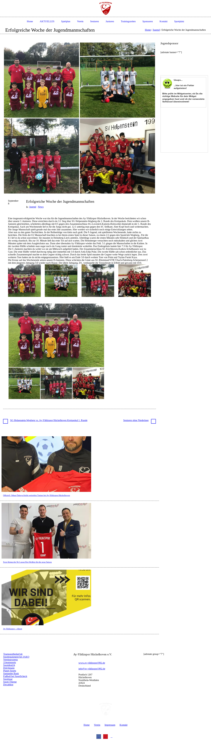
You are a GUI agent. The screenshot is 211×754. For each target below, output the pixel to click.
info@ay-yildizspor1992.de (91, 668)
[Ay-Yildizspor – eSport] (46, 597)
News (41, 206)
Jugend (156, 30)
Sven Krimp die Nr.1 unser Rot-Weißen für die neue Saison (27, 562)
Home (148, 30)
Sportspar (8, 679)
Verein (97, 725)
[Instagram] (112, 736)
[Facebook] (98, 736)
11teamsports (9, 662)
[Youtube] (105, 736)
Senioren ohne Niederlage (136, 420)
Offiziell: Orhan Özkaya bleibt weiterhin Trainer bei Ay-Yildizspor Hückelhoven (36, 495)
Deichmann (9, 668)
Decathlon (8, 684)
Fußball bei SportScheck (15, 676)
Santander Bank (11, 673)
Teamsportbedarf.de (13, 654)
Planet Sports (9, 670)
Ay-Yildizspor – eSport (12, 629)
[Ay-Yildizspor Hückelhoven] (105, 709)
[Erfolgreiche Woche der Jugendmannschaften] (79, 117)
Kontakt (123, 725)
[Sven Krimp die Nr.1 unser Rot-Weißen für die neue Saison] (46, 530)
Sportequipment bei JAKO (16, 657)
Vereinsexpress (10, 659)
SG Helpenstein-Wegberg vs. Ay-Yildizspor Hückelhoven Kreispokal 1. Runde (48, 420)
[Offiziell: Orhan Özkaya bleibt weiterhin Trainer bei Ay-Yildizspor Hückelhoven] (46, 464)
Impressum (110, 725)
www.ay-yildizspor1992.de (91, 663)
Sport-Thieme (10, 682)
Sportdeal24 (9, 665)
